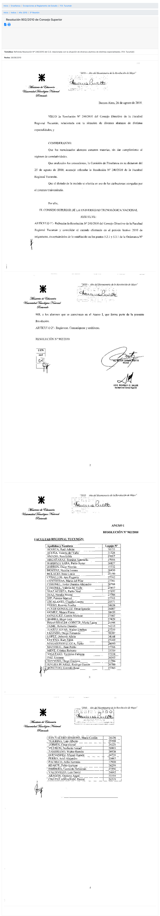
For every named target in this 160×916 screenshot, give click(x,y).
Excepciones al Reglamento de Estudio (40, 6)
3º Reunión (34, 12)
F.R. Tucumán (66, 6)
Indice (13, 12)
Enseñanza (15, 6)
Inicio (6, 6)
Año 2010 (23, 12)
